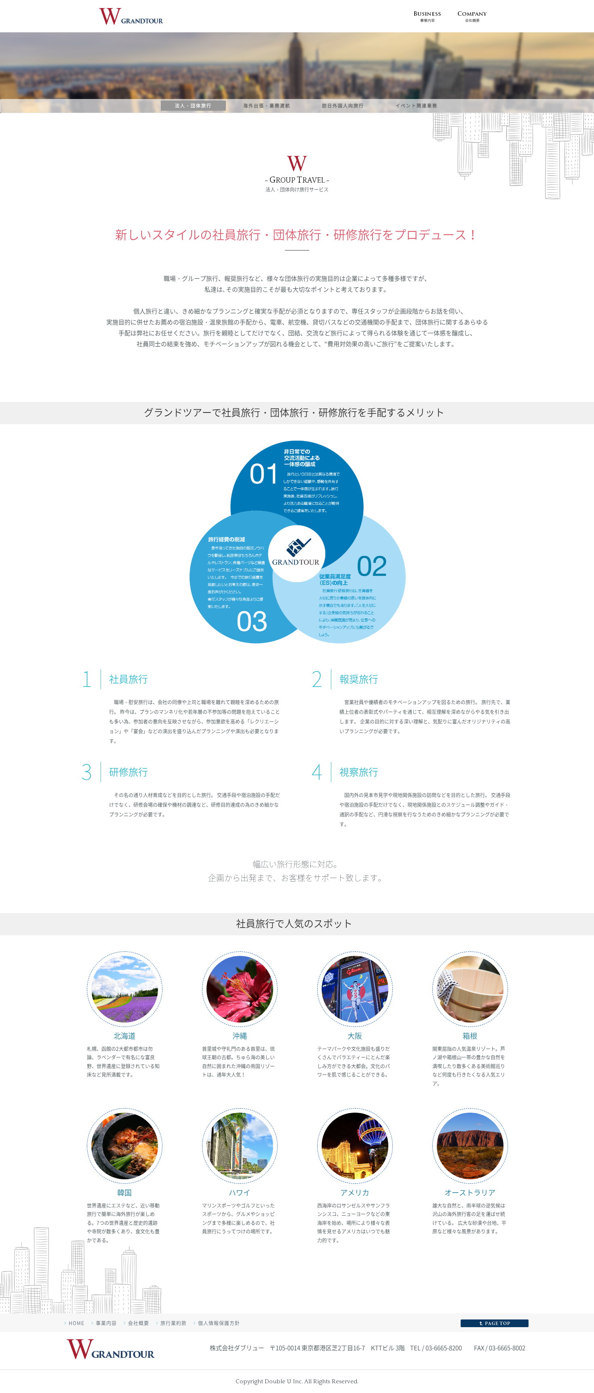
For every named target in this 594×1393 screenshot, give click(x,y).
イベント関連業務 (417, 105)
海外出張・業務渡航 (267, 105)
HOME (76, 1323)
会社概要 (138, 1323)
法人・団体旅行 (193, 105)
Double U (111, 1351)
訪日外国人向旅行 (343, 105)
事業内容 (106, 1323)
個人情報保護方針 (219, 1323)
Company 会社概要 (472, 16)
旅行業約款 (173, 1323)
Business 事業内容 (427, 16)
